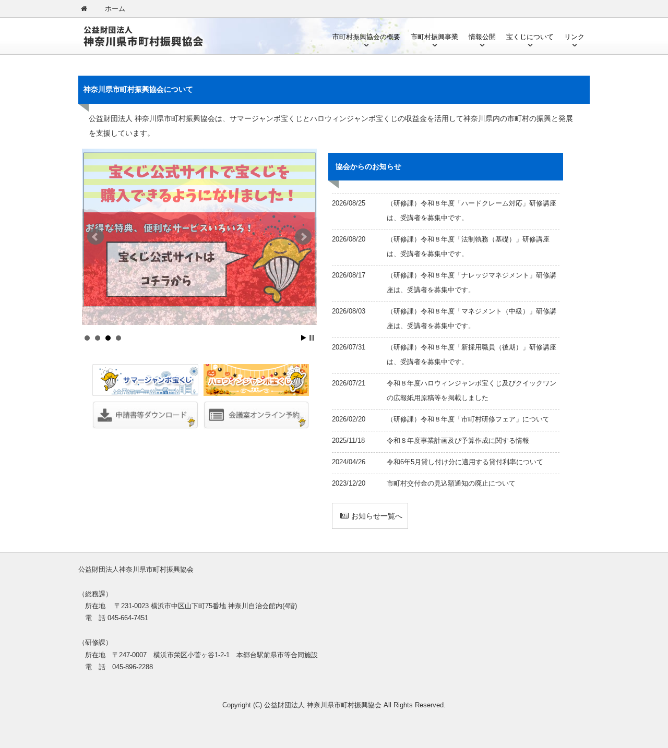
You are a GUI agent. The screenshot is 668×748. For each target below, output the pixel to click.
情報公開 (482, 37)
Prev (95, 236)
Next (303, 236)
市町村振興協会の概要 (366, 37)
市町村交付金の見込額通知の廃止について (451, 483)
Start (303, 338)
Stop (311, 338)
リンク (574, 37)
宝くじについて (530, 37)
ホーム (115, 9)
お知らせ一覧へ (376, 516)
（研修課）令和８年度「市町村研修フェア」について (468, 419)
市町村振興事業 (434, 37)
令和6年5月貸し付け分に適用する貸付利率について (465, 462)
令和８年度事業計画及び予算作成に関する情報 (458, 440)
